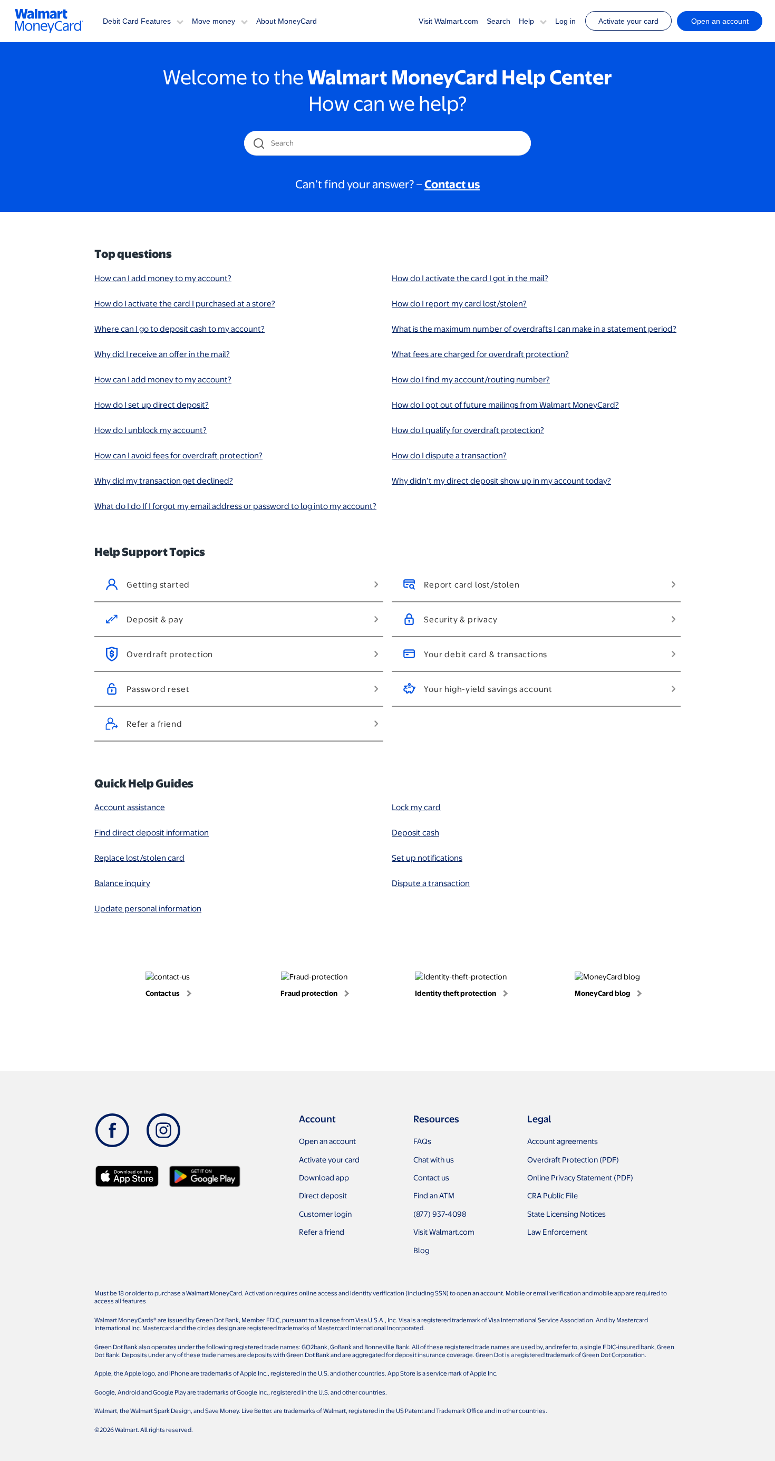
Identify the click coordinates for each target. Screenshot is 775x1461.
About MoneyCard (286, 21)
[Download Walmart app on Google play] (204, 1176)
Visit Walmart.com (448, 21)
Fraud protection (308, 992)
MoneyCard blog (602, 992)
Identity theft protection (455, 992)
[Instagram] (163, 1130)
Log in (565, 21)
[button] (180, 20)
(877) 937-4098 (439, 1213)
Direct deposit (323, 1195)
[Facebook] (112, 1130)
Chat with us (433, 1159)
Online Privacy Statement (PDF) (580, 1177)
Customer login (325, 1213)
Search (498, 21)
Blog (421, 1250)
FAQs (422, 1141)
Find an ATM (433, 1195)
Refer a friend (321, 1231)
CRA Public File (552, 1195)
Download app (324, 1177)
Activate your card (628, 21)
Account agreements (562, 1141)
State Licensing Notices (566, 1213)
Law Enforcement (557, 1231)
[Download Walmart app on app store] (127, 1176)
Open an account (327, 1141)
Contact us (163, 992)
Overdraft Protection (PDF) (573, 1159)
